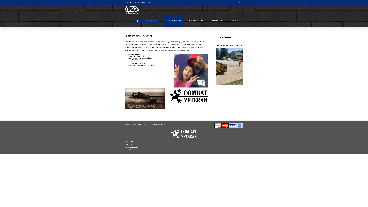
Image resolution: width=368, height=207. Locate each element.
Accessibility (128, 150)
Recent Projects (130, 141)
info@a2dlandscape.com (142, 2)
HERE (221, 45)
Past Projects (129, 144)
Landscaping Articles (132, 147)
